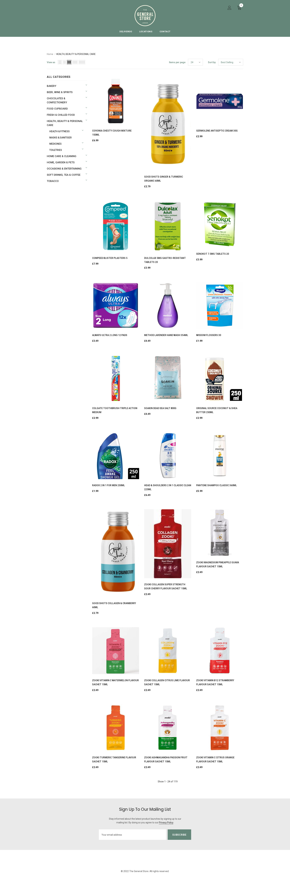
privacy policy (166, 822)
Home (50, 54)
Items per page (177, 62)
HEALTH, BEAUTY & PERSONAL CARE (76, 54)
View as (51, 62)
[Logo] (145, 15)
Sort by (212, 62)
